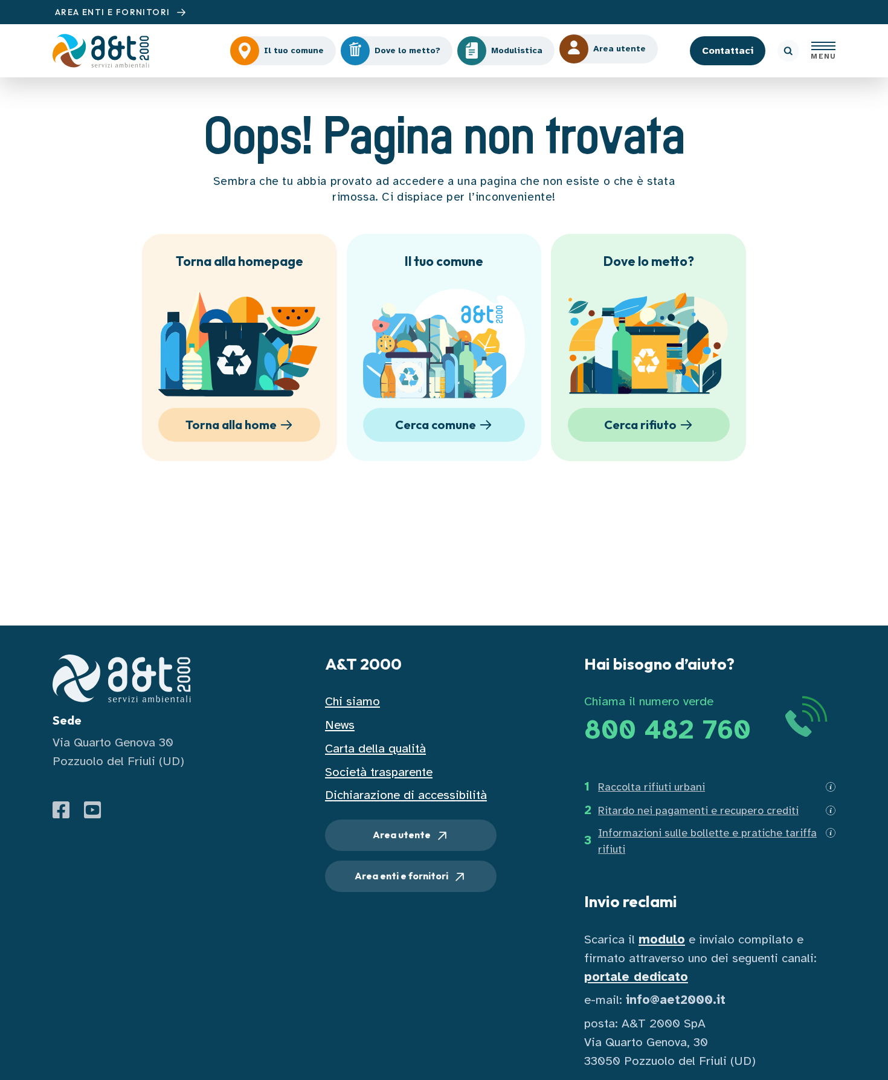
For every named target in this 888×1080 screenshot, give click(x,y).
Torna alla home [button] (231, 424)
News (340, 724)
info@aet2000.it (676, 999)
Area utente (403, 835)
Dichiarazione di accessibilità (406, 795)
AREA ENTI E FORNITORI (114, 12)
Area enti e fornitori (402, 876)
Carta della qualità (375, 748)
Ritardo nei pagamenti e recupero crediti (698, 810)
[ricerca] (788, 51)
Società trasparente (379, 772)
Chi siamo (352, 701)
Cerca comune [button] (435, 424)
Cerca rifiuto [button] (640, 424)
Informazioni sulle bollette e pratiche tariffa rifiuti (707, 841)
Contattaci (727, 51)
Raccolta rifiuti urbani (651, 787)
